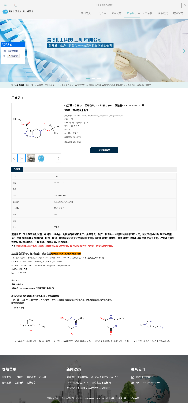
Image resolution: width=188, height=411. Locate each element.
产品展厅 (132, 13)
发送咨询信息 (104, 150)
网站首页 (29, 85)
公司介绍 (101, 13)
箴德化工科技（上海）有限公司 (60, 398)
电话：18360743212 (144, 377)
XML (102, 398)
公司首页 (86, 13)
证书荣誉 (147, 13)
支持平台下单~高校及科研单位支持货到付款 (88, 388)
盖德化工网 (121, 398)
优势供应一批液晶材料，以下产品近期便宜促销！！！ (92, 377)
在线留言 (178, 13)
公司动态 (117, 13)
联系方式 (163, 13)
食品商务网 (134, 398)
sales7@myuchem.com (151, 383)
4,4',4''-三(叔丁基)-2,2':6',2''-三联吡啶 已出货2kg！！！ (92, 382)
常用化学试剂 (50, 85)
